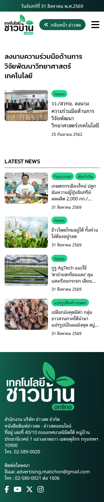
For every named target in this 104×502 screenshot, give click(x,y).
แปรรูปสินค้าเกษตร (70, 302)
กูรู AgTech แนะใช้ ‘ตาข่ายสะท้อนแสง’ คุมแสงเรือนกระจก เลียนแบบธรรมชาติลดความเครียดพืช (72, 280)
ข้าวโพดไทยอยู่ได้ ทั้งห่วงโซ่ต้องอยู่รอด (74, 233)
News (59, 93)
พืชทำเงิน (85, 176)
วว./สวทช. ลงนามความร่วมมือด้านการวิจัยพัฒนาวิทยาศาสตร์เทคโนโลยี (75, 114)
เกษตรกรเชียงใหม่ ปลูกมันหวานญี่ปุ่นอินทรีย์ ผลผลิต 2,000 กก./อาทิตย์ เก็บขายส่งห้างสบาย (73, 198)
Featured (62, 176)
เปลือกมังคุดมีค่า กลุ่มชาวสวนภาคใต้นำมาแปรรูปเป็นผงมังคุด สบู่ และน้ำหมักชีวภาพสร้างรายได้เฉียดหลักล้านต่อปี (74, 325)
